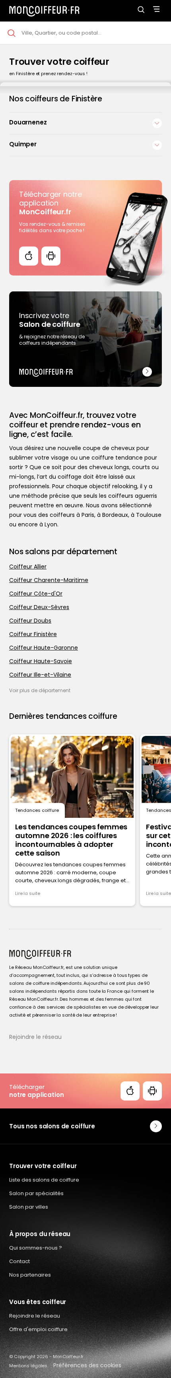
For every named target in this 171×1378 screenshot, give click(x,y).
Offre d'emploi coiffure (38, 1329)
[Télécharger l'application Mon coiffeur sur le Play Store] (50, 256)
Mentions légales (28, 1365)
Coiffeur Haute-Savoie (40, 661)
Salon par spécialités (36, 1193)
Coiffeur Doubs (30, 621)
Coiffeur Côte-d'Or (35, 594)
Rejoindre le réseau (35, 1037)
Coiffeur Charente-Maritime (48, 580)
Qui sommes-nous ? (35, 1248)
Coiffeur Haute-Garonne (43, 648)
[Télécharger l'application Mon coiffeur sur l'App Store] (28, 256)
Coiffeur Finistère (33, 634)
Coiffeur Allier (28, 567)
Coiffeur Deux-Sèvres (39, 607)
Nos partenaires (30, 1275)
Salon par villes (28, 1207)
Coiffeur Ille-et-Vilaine (40, 675)
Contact (19, 1261)
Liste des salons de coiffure (44, 1180)
